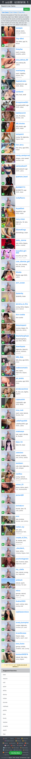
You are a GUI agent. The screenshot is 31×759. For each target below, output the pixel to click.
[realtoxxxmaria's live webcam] (8, 371)
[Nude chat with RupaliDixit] (8, 212)
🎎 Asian (5, 738)
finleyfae (19, 49)
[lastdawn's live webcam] (8, 467)
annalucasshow (22, 389)
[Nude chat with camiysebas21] (8, 169)
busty (4, 718)
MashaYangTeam (22, 336)
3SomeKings (21, 230)
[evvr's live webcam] (8, 520)
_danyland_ (20, 548)
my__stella (20, 569)
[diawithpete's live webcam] (8, 350)
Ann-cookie (20, 315)
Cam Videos (13, 12)
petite (5, 710)
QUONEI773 (20, 187)
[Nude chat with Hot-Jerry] (8, 148)
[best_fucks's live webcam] (8, 647)
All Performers (23, 757)
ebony (5, 694)
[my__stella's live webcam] (8, 573)
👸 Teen (24, 740)
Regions (10, 757)
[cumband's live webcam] (8, 95)
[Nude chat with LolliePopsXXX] (8, 424)
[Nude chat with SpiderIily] (8, 297)
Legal (28, 757)
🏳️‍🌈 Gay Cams (15, 747)
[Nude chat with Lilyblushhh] (8, 403)
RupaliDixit (20, 208)
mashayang (20, 70)
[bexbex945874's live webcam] (8, 658)
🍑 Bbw (27, 743)
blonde (5, 702)
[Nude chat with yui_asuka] (8, 382)
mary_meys (20, 219)
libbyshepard (21, 325)
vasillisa (19, 474)
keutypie (19, 28)
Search (26, 9)
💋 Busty (13, 745)
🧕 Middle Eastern (9, 740)
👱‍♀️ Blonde (5, 743)
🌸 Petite (7, 745)
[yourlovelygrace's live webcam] (8, 562)
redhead (5, 706)
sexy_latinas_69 (22, 60)
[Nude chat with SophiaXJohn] (8, 84)
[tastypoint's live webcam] (8, 138)
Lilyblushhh (20, 399)
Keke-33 (19, 442)
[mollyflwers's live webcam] (8, 201)
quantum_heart (22, 177)
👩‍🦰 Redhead (20, 743)
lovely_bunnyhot (22, 622)
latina (4, 690)
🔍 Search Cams (24, 754)
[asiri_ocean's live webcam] (8, 286)
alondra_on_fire (22, 304)
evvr (17, 516)
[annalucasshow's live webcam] (8, 392)
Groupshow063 (22, 102)
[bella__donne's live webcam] (8, 244)
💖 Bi (25, 745)
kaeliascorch (21, 113)
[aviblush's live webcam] (8, 583)
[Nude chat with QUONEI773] (8, 191)
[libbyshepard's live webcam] (8, 329)
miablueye (20, 431)
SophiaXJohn (21, 81)
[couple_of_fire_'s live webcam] (8, 541)
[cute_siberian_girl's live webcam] (8, 265)
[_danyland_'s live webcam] (8, 552)
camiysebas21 (21, 166)
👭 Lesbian (19, 745)
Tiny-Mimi (20, 39)
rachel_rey (20, 527)
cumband (19, 92)
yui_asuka (20, 378)
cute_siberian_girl (23, 261)
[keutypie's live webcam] (8, 31)
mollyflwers (20, 198)
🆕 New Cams (6, 747)
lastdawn (19, 463)
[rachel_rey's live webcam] (8, 530)
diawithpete (20, 346)
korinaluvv (20, 506)
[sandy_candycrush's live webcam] (8, 159)
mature (5, 678)
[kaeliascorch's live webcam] (8, 116)
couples (5, 726)
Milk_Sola (19, 357)
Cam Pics (22, 12)
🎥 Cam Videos (7, 754)
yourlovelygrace (22, 559)
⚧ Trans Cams (24, 747)
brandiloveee (21, 633)
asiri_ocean (20, 283)
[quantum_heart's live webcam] (8, 180)
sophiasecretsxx (22, 612)
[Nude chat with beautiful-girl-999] (8, 254)
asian (4, 686)
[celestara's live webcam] (8, 456)
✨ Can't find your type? (15, 665)
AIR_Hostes (20, 123)
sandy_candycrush (23, 155)
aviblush (19, 580)
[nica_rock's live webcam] (8, 414)
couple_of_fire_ (22, 538)
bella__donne (21, 240)
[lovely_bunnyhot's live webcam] (8, 626)
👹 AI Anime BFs (24, 752)
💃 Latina (17, 738)
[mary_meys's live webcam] (8, 222)
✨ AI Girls (25, 750)
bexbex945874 (22, 654)
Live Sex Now (15, 753)
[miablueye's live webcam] (8, 435)
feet (4, 734)
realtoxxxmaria (21, 368)
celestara (19, 453)
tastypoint (20, 134)
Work (14, 757)
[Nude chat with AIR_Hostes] (8, 127)
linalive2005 (20, 601)
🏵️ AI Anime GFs (7, 752)
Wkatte (18, 272)
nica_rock (19, 410)
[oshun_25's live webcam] (8, 488)
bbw (4, 714)
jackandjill (20, 495)
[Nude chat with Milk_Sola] (8, 360)
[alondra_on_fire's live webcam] (8, 307)
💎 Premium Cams (7, 750)
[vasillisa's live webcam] (8, 477)
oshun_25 (19, 484)
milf (4, 682)
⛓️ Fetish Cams (17, 750)
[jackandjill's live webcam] (8, 498)
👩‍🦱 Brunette (12, 743)
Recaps (17, 757)
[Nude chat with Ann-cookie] (8, 318)
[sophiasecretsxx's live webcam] (8, 615)
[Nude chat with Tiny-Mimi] (8, 42)
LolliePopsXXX (21, 421)
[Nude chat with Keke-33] (8, 445)
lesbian (5, 722)
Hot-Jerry (19, 145)
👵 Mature (18, 740)
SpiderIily (19, 293)
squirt (5, 730)
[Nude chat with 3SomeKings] (8, 233)
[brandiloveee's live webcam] (8, 636)
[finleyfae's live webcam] (8, 53)
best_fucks (20, 644)
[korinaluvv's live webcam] (8, 509)
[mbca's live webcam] (8, 594)
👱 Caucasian (24, 738)
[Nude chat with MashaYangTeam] (8, 339)
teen (4, 674)
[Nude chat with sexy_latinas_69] (8, 63)
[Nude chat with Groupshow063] (8, 106)
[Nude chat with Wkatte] (8, 276)
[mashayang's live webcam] (8, 74)
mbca (18, 591)
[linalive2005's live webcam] (8, 605)
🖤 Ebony (11, 738)
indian (5, 698)
